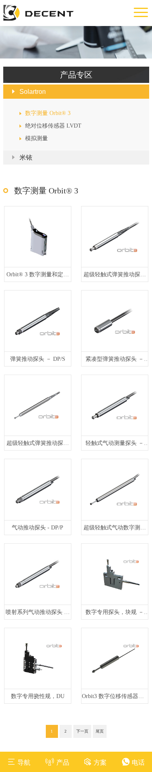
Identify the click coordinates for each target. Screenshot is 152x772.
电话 (138, 762)
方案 (100, 762)
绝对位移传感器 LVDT (53, 126)
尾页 (100, 731)
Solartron (32, 91)
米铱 (25, 157)
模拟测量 (36, 138)
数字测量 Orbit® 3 (48, 113)
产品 (62, 762)
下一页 (82, 731)
